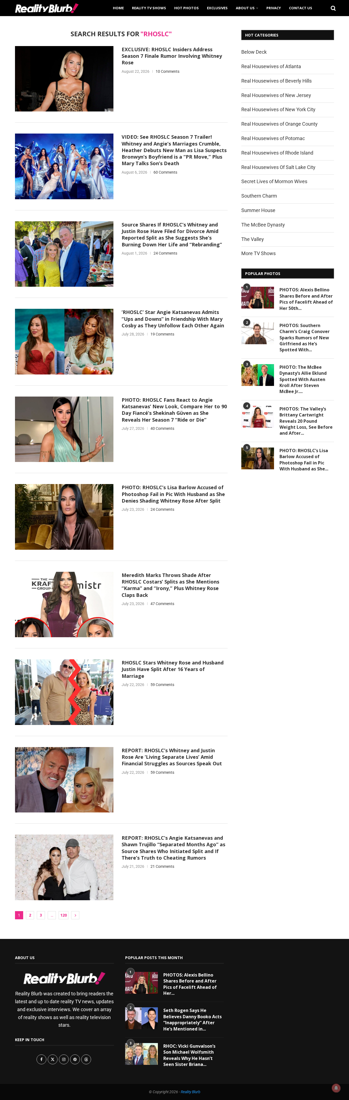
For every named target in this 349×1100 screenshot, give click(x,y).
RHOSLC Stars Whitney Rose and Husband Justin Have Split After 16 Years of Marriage (173, 669)
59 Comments (162, 684)
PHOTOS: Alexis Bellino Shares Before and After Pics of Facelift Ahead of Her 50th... (306, 299)
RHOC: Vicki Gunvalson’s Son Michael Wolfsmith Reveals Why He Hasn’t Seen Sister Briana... (189, 1055)
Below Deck (254, 52)
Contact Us (300, 7)
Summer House (258, 210)
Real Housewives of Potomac (273, 138)
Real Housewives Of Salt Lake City (278, 167)
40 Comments (162, 428)
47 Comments (162, 604)
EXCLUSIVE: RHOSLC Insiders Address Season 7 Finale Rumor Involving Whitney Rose (172, 56)
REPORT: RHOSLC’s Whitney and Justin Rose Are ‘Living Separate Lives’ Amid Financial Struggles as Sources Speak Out (172, 757)
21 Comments (162, 866)
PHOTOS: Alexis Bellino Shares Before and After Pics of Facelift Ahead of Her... (190, 984)
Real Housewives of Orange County (279, 124)
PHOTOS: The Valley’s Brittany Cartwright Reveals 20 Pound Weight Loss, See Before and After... (306, 421)
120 (63, 915)
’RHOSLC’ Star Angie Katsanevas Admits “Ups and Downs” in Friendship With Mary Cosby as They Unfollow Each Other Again (173, 319)
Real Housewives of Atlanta (271, 66)
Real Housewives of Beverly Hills (276, 81)
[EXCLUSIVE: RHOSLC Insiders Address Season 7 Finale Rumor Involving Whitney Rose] (64, 78)
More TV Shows (258, 253)
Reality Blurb (190, 1092)
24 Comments (165, 253)
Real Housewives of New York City (278, 109)
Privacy (273, 7)
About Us (245, 7)
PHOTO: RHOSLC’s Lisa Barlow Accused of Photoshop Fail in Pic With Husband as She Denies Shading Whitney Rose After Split (173, 494)
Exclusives (217, 7)
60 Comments (165, 172)
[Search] (331, 8)
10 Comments (167, 71)
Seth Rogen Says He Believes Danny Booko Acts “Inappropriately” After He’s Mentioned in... (192, 1019)
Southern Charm (259, 196)
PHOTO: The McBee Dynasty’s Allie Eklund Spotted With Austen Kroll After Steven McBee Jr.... (303, 379)
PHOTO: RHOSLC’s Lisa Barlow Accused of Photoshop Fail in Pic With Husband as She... (303, 460)
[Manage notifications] (336, 1088)
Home (118, 7)
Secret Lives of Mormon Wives (274, 181)
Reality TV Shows (149, 7)
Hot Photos (186, 7)
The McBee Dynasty (263, 225)
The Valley (252, 239)
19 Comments (162, 334)
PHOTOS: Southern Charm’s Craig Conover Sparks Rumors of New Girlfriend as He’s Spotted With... (304, 337)
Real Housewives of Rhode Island (277, 153)
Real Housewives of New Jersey (276, 95)
